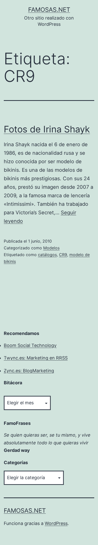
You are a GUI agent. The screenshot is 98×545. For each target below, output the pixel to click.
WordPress (56, 523)
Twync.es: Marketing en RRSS (36, 357)
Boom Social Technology (30, 345)
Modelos (51, 247)
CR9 (63, 254)
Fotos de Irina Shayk (47, 129)
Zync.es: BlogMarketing (29, 370)
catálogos (47, 254)
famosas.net (49, 9)
